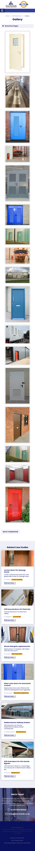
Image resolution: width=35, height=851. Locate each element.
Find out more (9, 583)
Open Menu (2, 10)
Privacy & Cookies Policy (17, 838)
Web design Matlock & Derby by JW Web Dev (17, 843)
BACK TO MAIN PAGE (10, 532)
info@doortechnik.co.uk (19, 814)
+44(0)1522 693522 (18, 810)
